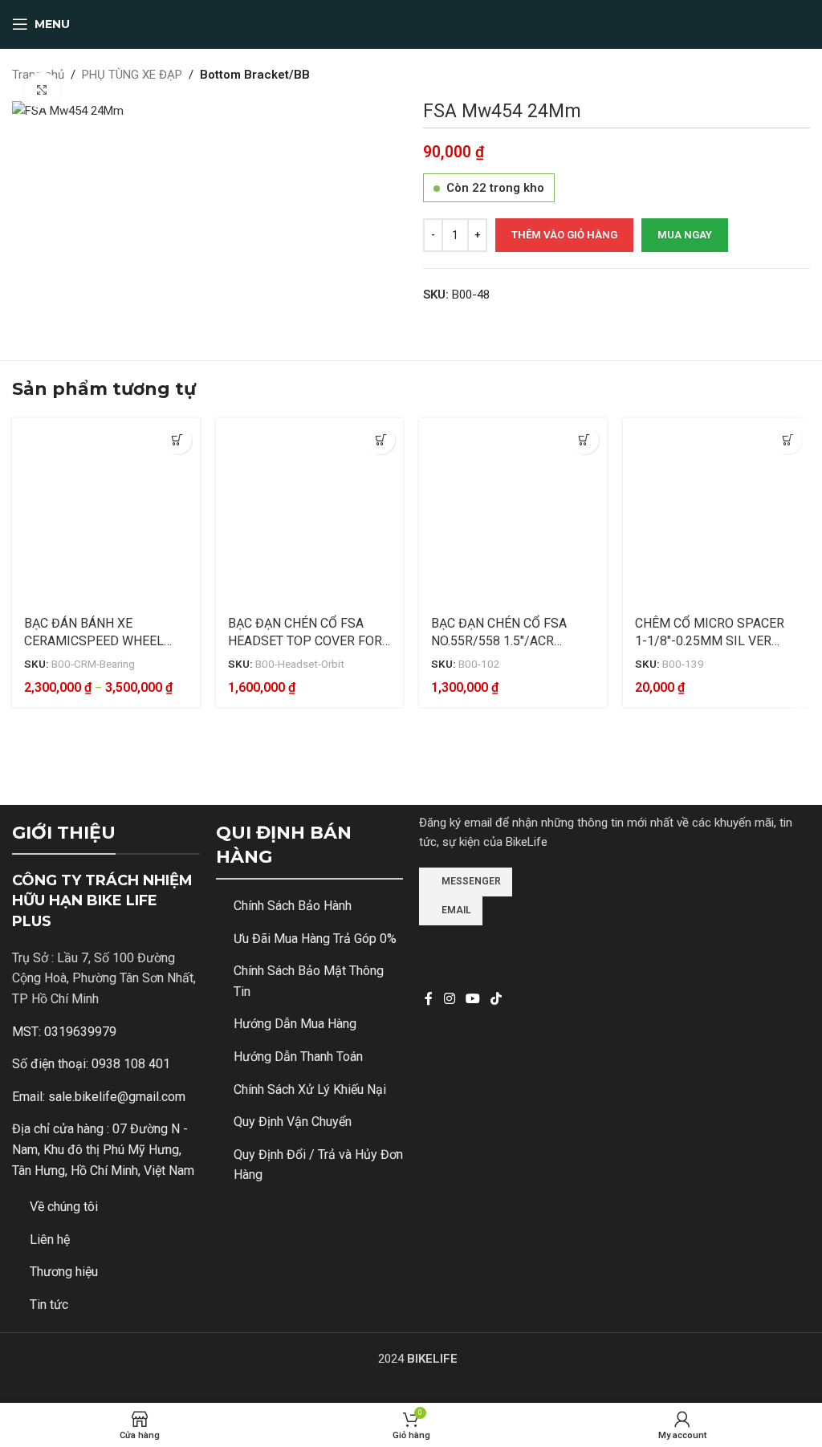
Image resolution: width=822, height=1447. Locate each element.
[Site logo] (411, 23)
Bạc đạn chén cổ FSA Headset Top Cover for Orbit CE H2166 (305, 641)
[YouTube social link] (472, 999)
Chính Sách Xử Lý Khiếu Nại (310, 1089)
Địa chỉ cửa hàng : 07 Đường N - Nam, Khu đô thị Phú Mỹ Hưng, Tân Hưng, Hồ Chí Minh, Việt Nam (103, 1149)
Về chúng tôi (64, 1206)
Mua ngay (684, 235)
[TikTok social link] (496, 999)
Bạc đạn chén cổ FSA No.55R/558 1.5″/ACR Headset (499, 641)
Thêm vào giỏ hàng (564, 235)
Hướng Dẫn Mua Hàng (295, 1023)
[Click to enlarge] (42, 90)
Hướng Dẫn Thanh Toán (298, 1056)
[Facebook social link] (428, 999)
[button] (585, 440)
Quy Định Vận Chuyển (293, 1121)
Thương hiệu (64, 1271)
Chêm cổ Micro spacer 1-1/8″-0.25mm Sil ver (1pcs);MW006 (709, 641)
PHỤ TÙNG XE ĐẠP (132, 74)
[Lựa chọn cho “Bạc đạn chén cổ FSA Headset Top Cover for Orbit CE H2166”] (381, 440)
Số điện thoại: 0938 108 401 (91, 1063)
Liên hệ (50, 1239)
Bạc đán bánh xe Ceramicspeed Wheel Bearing (94, 641)
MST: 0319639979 (64, 1031)
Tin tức (49, 1304)
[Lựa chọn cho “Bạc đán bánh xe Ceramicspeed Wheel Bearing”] (178, 440)
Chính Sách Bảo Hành (293, 905)
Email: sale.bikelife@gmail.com (98, 1096)
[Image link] (479, 947)
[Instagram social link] (449, 999)
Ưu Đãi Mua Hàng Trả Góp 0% (315, 938)
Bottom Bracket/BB (255, 74)
